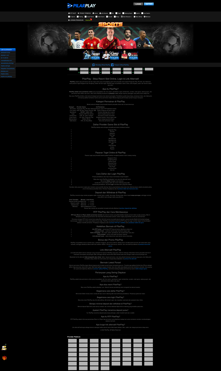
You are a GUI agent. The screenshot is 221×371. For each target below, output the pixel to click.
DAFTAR (149, 4)
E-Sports (72, 16)
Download (88, 20)
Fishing (81, 16)
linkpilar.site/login (5, 66)
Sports (138, 13)
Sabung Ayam (128, 13)
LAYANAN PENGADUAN (76, 20)
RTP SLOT (73, 13)
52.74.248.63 (4, 58)
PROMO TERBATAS (85, 13)
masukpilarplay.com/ (6, 60)
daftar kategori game (141, 269)
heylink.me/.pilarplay (6, 76)
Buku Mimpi (139, 16)
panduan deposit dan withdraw (128, 208)
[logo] (81, 5)
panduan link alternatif (130, 259)
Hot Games (105, 13)
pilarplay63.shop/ (5, 52)
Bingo (117, 16)
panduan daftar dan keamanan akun (128, 189)
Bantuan (148, 16)
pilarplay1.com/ (5, 55)
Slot (113, 13)
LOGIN (138, 4)
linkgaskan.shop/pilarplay (8, 68)
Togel (119, 13)
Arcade (110, 16)
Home (96, 13)
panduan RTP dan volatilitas (117, 222)
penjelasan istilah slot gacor (136, 222)
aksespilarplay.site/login (7, 63)
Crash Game (90, 16)
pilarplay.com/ (4, 71)
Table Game (101, 16)
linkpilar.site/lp (4, 74)
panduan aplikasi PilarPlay (101, 269)
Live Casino (147, 13)
